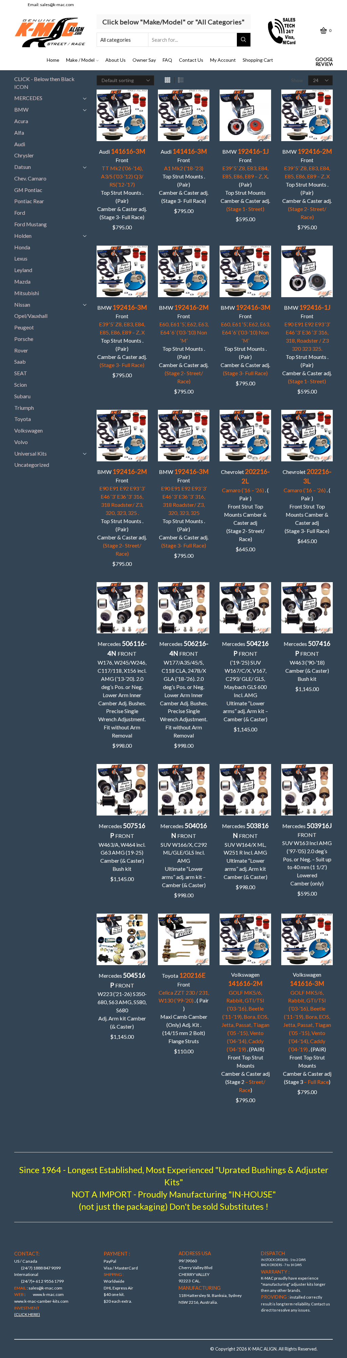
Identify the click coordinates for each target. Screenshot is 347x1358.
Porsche (23, 339)
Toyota (22, 419)
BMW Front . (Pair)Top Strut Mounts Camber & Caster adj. (245, 179)
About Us (115, 60)
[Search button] (243, 39)
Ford (19, 212)
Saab (20, 361)
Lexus (20, 258)
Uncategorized (31, 464)
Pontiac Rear (29, 201)
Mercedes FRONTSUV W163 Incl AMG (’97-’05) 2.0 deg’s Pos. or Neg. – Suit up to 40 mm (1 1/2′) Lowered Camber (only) (307, 854)
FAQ (167, 60)
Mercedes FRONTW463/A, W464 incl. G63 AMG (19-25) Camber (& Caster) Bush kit (122, 847)
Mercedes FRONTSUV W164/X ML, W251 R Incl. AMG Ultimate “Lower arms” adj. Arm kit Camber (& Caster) (245, 851)
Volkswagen (28, 430)
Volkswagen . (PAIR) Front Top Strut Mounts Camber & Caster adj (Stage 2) (245, 1032)
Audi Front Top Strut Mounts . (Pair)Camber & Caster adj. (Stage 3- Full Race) (122, 183)
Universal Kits (30, 453)
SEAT (20, 373)
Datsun (22, 167)
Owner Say (144, 60)
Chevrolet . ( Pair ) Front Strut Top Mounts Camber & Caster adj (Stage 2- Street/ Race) (245, 504)
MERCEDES (28, 98)
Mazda (22, 281)
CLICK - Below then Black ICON (44, 83)
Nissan (22, 304)
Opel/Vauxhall (30, 315)
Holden (23, 235)
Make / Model (80, 60)
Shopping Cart (258, 60)
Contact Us (191, 60)
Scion (20, 384)
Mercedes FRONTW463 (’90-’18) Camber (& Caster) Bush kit (307, 660)
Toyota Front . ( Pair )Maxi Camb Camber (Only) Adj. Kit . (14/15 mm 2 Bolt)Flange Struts (184, 1007)
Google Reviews (324, 61)
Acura (21, 121)
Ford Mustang (30, 224)
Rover (21, 350)
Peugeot (24, 327)
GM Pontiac (28, 190)
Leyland (23, 270)
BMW (21, 109)
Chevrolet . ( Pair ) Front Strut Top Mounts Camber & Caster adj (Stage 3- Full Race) (307, 500)
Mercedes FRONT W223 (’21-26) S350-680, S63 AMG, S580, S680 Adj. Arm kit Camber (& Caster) (122, 1000)
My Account (223, 60)
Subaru (22, 396)
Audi (19, 144)
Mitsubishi (26, 293)
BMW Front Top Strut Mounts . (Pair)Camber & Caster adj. (307, 183)
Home (53, 60)
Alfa (19, 132)
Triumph (24, 407)
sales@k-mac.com (57, 4)
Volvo (21, 442)
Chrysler (24, 155)
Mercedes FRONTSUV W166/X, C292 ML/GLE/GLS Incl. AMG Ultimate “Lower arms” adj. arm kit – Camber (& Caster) (183, 855)
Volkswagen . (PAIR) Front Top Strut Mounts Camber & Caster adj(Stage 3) (307, 1028)
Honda (22, 247)
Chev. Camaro (30, 178)
